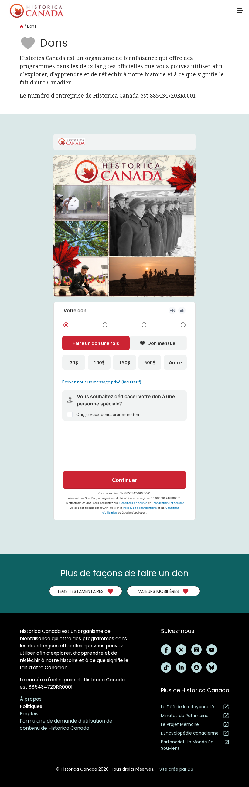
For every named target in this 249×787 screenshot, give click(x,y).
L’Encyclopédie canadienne (190, 733)
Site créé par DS (176, 769)
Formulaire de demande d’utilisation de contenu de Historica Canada (66, 724)
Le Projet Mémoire (180, 724)
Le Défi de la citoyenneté (187, 707)
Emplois (29, 713)
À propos (31, 699)
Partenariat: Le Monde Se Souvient (187, 745)
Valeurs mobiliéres (158, 591)
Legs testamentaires (81, 591)
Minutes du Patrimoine (185, 716)
